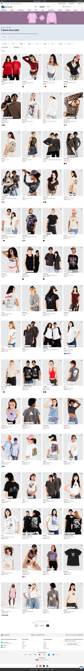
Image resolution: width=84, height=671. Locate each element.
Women (42, 7)
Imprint (47, 669)
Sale (82, 10)
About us (23, 641)
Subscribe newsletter (72, 644)
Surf (43, 10)
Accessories (21, 10)
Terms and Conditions (34, 669)
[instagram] (37, 666)
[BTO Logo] (14, 6)
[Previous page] (36, 625)
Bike (36, 10)
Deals (75, 10)
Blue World (18, 3)
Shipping (44, 645)
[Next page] (47, 625)
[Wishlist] (20, 55)
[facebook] (47, 666)
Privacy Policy (42, 669)
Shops (23, 642)
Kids (48, 7)
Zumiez (23, 648)
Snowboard (51, 10)
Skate (29, 10)
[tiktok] (44, 666)
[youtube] (40, 666)
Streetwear (3, 10)
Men (35, 7)
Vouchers (45, 647)
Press (23, 647)
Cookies (52, 669)
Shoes (12, 10)
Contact (44, 642)
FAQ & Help (13, 3)
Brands (67, 10)
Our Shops (7, 3)
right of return (78, 1)
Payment (44, 643)
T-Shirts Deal (8, 27)
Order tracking (45, 648)
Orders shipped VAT (40, 1)
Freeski (60, 10)
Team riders (24, 645)
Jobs (23, 643)
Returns (44, 646)
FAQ (44, 641)
